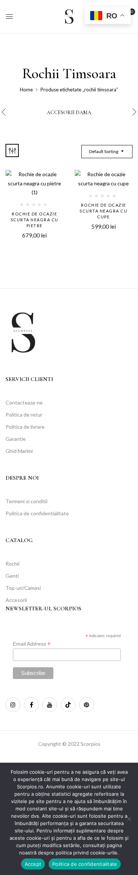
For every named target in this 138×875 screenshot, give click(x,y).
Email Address (31, 643)
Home (26, 89)
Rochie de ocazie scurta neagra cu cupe (103, 211)
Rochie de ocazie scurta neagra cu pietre (35, 219)
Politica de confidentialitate (84, 864)
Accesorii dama (69, 113)
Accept (33, 864)
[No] (128, 819)
